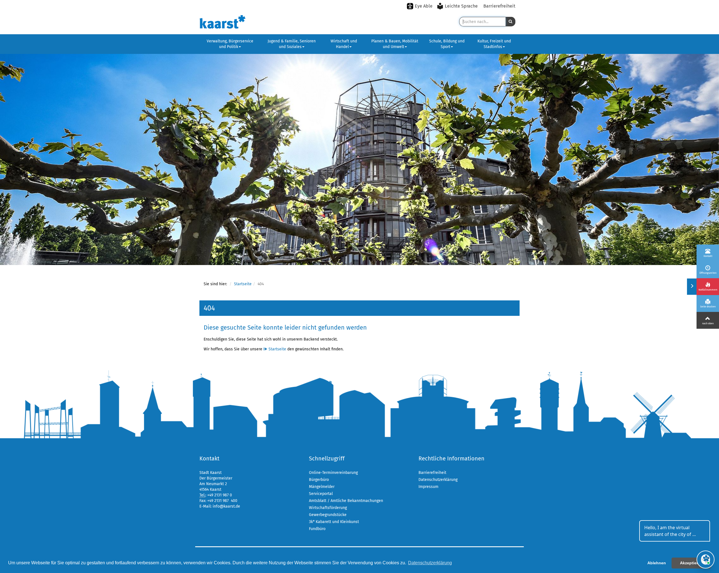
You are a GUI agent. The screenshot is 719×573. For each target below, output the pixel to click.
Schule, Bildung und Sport (447, 44)
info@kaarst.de (226, 506)
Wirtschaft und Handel (344, 44)
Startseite (243, 284)
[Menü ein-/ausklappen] (692, 286)
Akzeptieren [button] (691, 563)
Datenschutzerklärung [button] (430, 562)
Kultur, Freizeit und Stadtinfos (494, 44)
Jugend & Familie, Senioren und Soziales (292, 44)
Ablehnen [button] (656, 563)
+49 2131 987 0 (219, 495)
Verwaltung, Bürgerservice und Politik (230, 44)
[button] (510, 21)
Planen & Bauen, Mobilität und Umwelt (394, 44)
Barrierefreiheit (499, 6)
